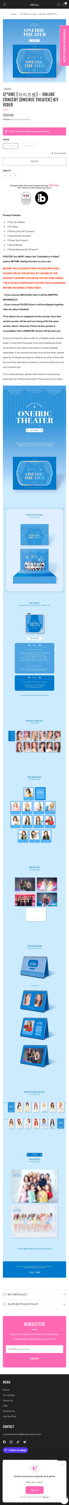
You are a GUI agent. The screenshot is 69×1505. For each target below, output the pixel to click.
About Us (8, 1400)
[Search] (58, 4)
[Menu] (4, 4)
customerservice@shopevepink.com (22, 1434)
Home (6, 1389)
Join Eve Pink (9, 1416)
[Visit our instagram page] (11, 1442)
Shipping (7, 119)
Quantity (7, 171)
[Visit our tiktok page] (17, 1442)
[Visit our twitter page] (24, 1442)
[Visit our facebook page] (4, 1442)
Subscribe (34, 1358)
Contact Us (9, 1411)
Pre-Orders (9, 1395)
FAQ (5, 1405)
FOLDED (10, 146)
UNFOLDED (28, 146)
